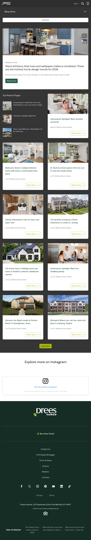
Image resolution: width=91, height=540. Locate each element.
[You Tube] (53, 486)
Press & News (46, 460)
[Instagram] (37, 486)
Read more (11, 80)
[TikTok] (69, 486)
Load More (45, 346)
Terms (51, 495)
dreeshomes (40, 391)
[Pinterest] (45, 486)
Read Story (76, 133)
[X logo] (29, 486)
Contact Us (45, 449)
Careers (45, 466)
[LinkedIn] (61, 486)
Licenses (45, 477)
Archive (45, 20)
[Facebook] (21, 486)
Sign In (76, 4)
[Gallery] (45, 41)
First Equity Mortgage (45, 454)
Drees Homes (29, 391)
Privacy (40, 495)
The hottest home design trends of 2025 (32, 530)
